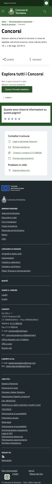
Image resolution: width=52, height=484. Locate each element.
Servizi (31, 470)
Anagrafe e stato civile (11, 253)
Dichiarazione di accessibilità (14, 413)
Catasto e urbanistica (11, 262)
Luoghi (4, 294)
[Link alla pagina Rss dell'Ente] (3, 456)
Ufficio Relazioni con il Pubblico (15, 339)
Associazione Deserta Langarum (16, 396)
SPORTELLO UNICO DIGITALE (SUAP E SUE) (21, 405)
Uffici (4, 238)
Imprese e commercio (11, 266)
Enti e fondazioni (9, 221)
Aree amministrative (11, 213)
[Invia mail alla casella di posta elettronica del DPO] (22, 363)
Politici (4, 234)
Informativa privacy (10, 417)
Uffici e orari (7, 343)
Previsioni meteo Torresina (13, 392)
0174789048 (16, 323)
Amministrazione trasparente (20, 21)
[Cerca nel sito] (43, 11)
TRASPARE (6, 409)
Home (4, 21)
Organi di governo (9, 226)
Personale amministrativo (13, 230)
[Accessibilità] (7, 477)
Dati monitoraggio (9, 470)
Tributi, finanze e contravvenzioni (16, 270)
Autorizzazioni (8, 257)
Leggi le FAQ (7, 433)
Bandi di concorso (9, 24)
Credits (15, 473)
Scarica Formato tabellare (17, 89)
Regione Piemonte (10, 3)
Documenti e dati (9, 217)
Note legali (6, 422)
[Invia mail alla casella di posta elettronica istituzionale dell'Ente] (18, 331)
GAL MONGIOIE (9, 400)
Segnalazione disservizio (12, 436)
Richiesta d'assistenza (11, 443)
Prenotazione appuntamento (14, 439)
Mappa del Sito (36, 473)
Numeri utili (7, 348)
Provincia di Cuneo (10, 387)
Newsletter (7, 460)
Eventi (4, 299)
